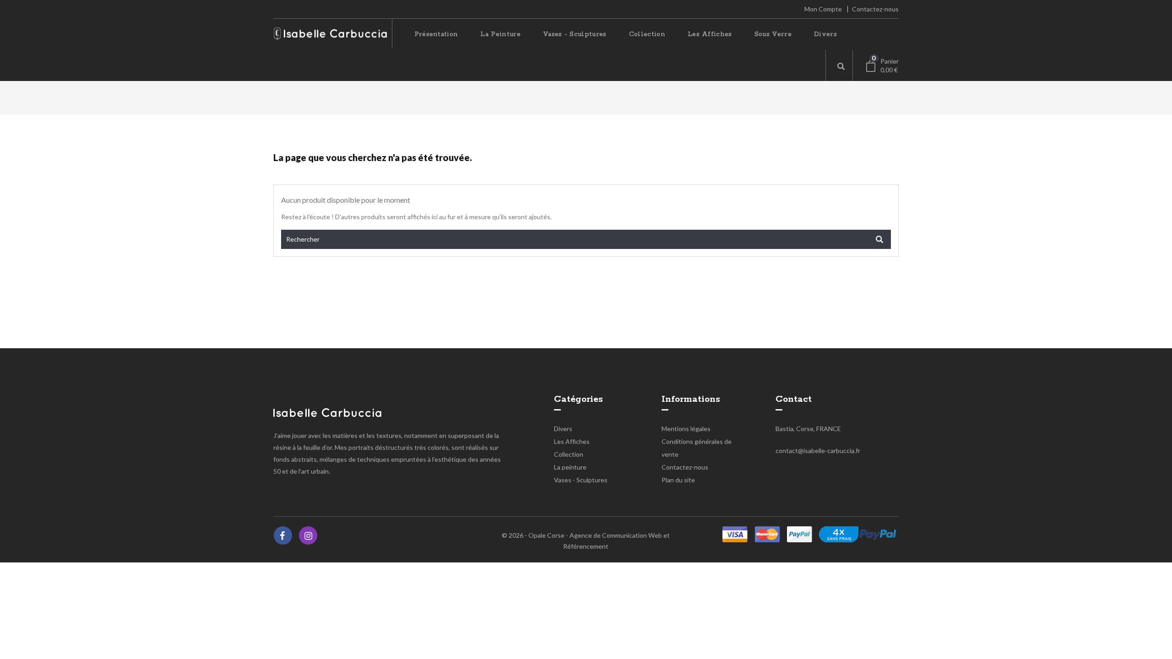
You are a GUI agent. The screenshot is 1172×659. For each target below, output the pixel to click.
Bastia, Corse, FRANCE (808, 428)
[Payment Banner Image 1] (735, 534)
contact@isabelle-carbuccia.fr (818, 450)
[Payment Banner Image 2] (799, 534)
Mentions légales (686, 428)
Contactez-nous (875, 9)
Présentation (436, 34)
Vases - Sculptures (575, 34)
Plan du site (678, 480)
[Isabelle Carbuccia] (327, 412)
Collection (647, 34)
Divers (825, 34)
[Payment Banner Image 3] (767, 534)
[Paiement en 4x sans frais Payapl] (857, 534)
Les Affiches (710, 34)
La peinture (500, 34)
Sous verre (773, 34)
